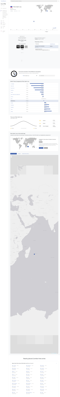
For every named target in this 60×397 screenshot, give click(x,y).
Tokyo (11, 109)
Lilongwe (13, 377)
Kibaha (41, 383)
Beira (13, 371)
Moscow (12, 96)
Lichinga (27, 374)
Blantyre (27, 371)
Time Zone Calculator (5, 14)
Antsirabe (42, 365)
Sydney (12, 111)
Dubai (11, 98)
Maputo (41, 374)
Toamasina (14, 365)
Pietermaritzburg (29, 392)
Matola (27, 377)
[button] (4, 22)
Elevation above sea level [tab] (25, 153)
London (12, 92)
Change (4, 5)
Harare (27, 380)
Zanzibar (28, 386)
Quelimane (42, 368)
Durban (13, 392)
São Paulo (12, 90)
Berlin (11, 94)
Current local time (4, 11)
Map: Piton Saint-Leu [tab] (13, 153)
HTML (22, 52)
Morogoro (42, 386)
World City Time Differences (4, 16)
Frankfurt (14, 94)
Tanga (41, 392)
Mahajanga (14, 368)
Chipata (41, 380)
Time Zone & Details (4, 13)
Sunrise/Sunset (4, 17)
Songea (41, 377)
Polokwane (14, 386)
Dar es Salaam (14, 383)
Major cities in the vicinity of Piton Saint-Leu (22, 363)
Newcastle (42, 389)
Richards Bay (28, 383)
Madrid (17, 94)
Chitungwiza (14, 380)
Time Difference (4, 12)
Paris (15, 94)
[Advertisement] (31, 21)
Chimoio (41, 371)
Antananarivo (28, 365)
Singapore (12, 107)
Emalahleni (28, 389)
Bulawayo (14, 389)
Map (3, 18)
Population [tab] (19, 153)
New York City (12, 88)
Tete (13, 374)
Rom (19, 94)
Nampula (27, 368)
